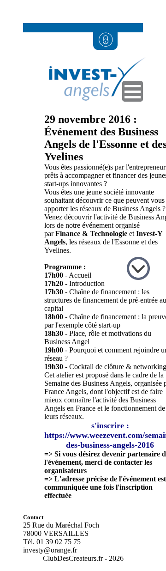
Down (139, 269)
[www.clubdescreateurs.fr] (92, 111)
